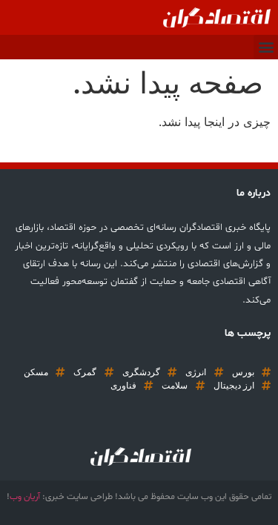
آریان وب (25, 497)
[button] (266, 47)
